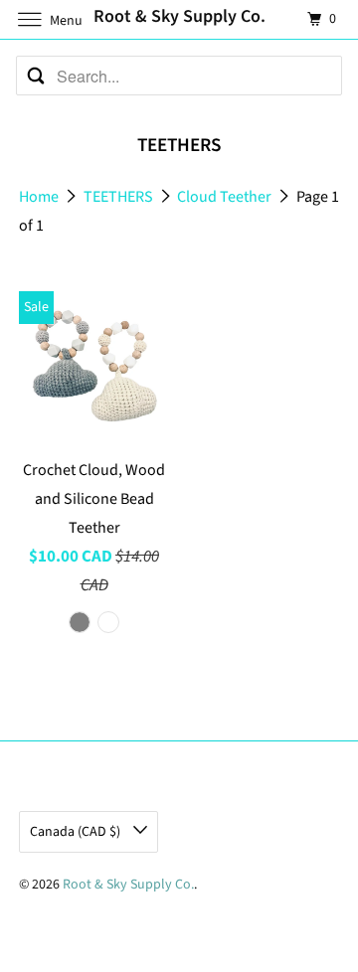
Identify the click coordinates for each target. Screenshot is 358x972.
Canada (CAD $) (76, 832)
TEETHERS (120, 197)
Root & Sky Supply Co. (128, 884)
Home (40, 197)
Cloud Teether (225, 197)
